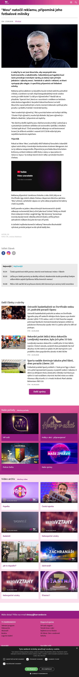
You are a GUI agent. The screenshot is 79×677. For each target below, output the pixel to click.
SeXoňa (43, 636)
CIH (2, 21)
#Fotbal (18, 21)
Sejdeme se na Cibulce (48, 631)
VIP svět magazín (46, 626)
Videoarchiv (5, 628)
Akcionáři (4, 631)
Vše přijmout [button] (31, 669)
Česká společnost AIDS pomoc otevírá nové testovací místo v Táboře (37, 272)
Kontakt (5, 645)
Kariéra (4, 633)
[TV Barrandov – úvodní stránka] (5, 2)
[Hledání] (76, 2)
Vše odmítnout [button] (47, 669)
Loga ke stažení (7, 636)
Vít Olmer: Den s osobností (50, 633)
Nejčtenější (18, 266)
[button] (39, 673)
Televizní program (7, 626)
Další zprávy (40, 391)
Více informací (42, 656)
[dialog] (39, 661)
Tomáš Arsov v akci (47, 628)
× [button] (77, 648)
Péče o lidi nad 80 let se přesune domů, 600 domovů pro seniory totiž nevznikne (42, 284)
